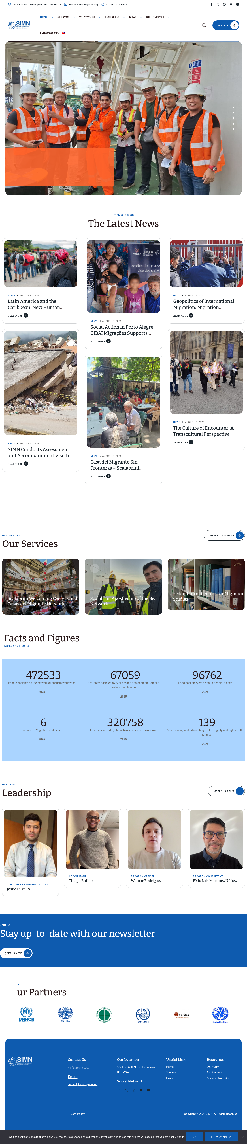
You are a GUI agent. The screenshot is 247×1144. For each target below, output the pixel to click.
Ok (194, 1137)
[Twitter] (218, 4)
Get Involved (155, 17)
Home (44, 17)
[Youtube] (231, 4)
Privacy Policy (76, 1114)
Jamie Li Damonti (207, 881)
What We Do (87, 17)
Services (171, 1072)
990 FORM (213, 1066)
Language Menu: (51, 33)
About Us (63, 17)
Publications (214, 1072)
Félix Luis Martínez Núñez (153, 881)
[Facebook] (211, 4)
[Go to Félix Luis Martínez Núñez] (154, 839)
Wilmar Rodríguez (84, 881)
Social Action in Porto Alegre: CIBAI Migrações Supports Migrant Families (122, 333)
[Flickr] (237, 4)
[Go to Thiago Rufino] (30, 839)
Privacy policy (221, 1137)
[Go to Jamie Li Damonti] (216, 839)
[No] (242, 1137)
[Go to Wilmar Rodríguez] (92, 839)
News (132, 17)
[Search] (204, 25)
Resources (112, 17)
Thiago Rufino (19, 881)
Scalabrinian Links (218, 1078)
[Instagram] (224, 4)
